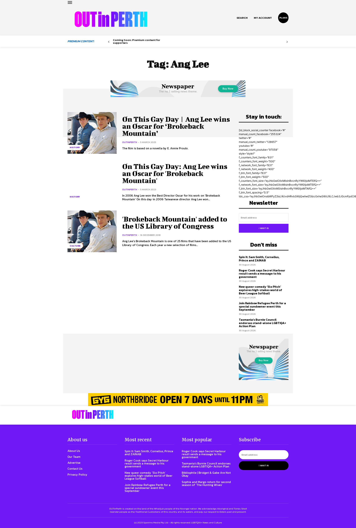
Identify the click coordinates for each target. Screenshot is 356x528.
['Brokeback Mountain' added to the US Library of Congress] (92, 231)
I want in (264, 228)
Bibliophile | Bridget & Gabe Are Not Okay (206, 474)
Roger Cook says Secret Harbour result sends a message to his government (262, 273)
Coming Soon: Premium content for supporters (136, 41)
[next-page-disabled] (287, 42)
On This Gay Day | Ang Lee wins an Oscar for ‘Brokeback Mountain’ (176, 126)
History (75, 147)
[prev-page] (108, 42)
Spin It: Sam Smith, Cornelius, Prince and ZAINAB (259, 259)
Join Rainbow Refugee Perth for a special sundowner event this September (262, 306)
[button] (242, 17)
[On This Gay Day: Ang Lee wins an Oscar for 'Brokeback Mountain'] (92, 182)
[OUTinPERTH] (110, 19)
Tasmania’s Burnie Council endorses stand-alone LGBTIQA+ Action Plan (262, 322)
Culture (75, 246)
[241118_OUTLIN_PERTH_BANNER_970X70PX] (178, 399)
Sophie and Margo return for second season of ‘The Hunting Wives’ (206, 483)
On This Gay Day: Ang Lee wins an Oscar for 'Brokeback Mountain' (174, 173)
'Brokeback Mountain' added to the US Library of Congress (174, 222)
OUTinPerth (129, 142)
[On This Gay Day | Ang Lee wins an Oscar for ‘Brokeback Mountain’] (92, 133)
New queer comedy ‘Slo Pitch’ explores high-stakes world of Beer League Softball (260, 289)
